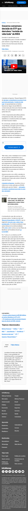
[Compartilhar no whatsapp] (5, 55)
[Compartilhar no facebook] (8, 55)
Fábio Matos (5, 49)
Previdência (20, 331)
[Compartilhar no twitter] (12, 55)
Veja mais (5, 453)
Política (4, 22)
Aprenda (5, 422)
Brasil (16, 402)
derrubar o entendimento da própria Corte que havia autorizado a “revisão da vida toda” (14, 102)
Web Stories (18, 444)
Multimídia (5, 438)
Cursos (17, 428)
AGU (20, 329)
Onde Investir (6, 402)
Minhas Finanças (6, 329)
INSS (3, 331)
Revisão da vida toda (7, 334)
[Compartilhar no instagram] (3, 471)
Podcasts (4, 447)
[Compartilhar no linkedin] (15, 55)
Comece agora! (13, 147)
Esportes (17, 408)
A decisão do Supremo (8, 183)
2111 (10, 228)
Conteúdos (5, 428)
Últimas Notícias (12, 6)
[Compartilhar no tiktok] (19, 471)
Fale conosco (18, 463)
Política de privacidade (5, 462)
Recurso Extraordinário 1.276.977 (11, 220)
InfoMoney (6, 393)
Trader (17, 396)
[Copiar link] (23, 55)
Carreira (17, 411)
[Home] (9, 2)
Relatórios (5, 425)
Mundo (4, 411)
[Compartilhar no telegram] (19, 55)
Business (4, 413)
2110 (6, 228)
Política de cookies (20, 456)
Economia (5, 408)
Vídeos (17, 441)
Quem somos (6, 459)
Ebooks (17, 431)
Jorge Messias (11, 331)
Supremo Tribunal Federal (9, 337)
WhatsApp (5, 444)
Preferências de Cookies (19, 459)
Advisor (4, 416)
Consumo (17, 405)
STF (16, 334)
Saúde (16, 413)
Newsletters (21, 2)
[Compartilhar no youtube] (23, 471)
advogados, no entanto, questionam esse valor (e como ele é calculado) (13, 189)
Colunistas (18, 416)
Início (3, 6)
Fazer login (5, 456)
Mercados (5, 399)
